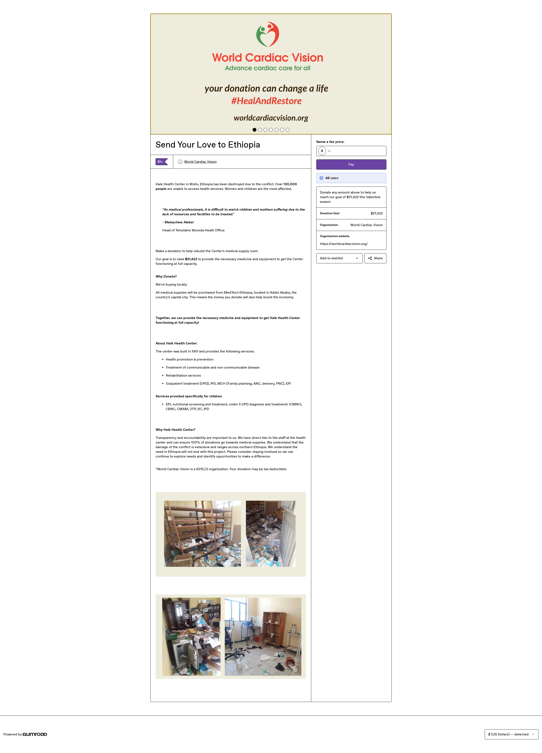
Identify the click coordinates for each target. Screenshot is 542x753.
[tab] (254, 130)
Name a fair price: (330, 142)
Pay (351, 164)
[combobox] (339, 258)
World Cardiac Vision (200, 162)
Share (378, 258)
